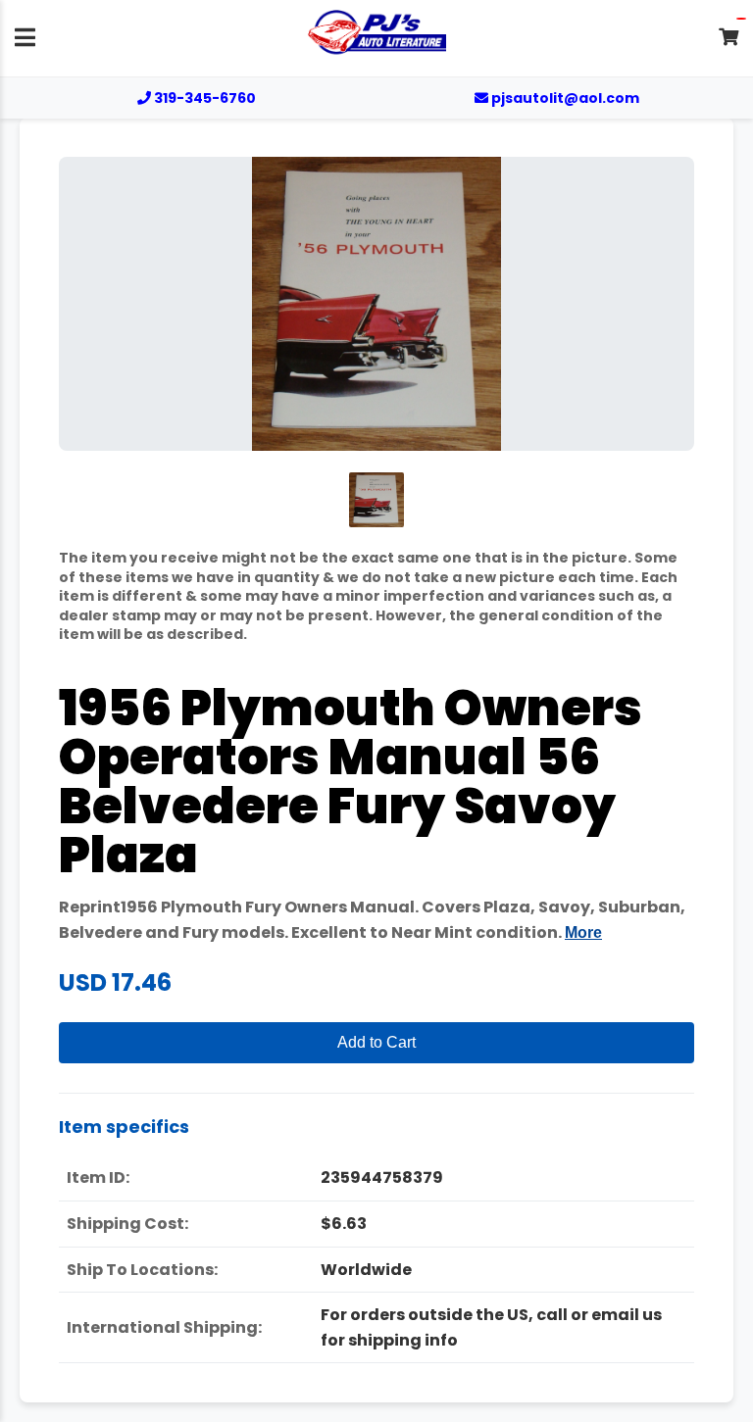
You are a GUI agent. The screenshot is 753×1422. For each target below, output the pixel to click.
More (583, 932)
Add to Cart (376, 1042)
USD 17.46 (115, 982)
